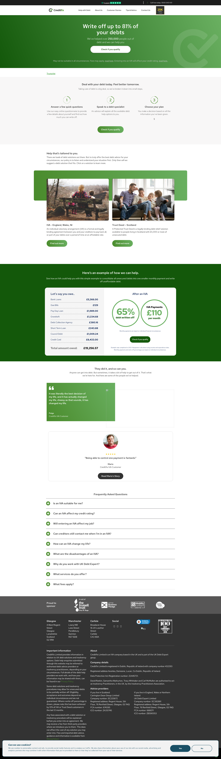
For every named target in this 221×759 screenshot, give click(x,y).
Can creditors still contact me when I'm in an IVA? (82, 533)
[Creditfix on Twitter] (114, 626)
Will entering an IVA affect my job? (73, 523)
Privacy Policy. (67, 681)
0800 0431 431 (166, 3)
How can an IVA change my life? (71, 544)
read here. (163, 60)
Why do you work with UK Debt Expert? (76, 564)
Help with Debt (84, 10)
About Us (98, 10)
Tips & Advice (131, 10)
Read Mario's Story (110, 476)
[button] (110, 503)
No (202, 748)
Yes (180, 748)
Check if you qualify (110, 49)
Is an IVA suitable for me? (68, 503)
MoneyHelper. (53, 739)
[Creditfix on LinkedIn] (121, 626)
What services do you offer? (70, 574)
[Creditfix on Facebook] (117, 626)
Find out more (122, 243)
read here (109, 60)
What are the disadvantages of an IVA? (76, 554)
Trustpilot (51, 73)
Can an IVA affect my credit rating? (74, 513)
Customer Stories (114, 10)
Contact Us (145, 10)
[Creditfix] (56, 10)
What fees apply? (63, 584)
